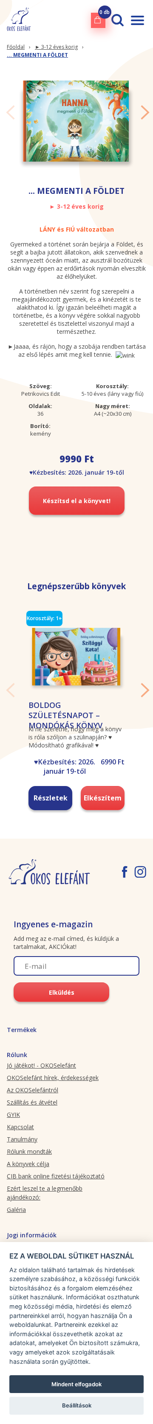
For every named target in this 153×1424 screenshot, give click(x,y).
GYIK (13, 1115)
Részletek (51, 798)
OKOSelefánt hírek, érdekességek (53, 1078)
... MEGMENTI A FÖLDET (37, 55)
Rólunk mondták (29, 1151)
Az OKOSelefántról (32, 1090)
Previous (10, 112)
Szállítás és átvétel (32, 1102)
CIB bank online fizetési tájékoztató (56, 1176)
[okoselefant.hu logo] (19, 20)
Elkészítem (103, 798)
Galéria (16, 1210)
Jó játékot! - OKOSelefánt (41, 1065)
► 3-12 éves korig (56, 46)
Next (145, 112)
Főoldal (16, 46)
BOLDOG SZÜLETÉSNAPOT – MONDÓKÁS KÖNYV (65, 715)
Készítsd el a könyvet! (76, 501)
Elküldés (61, 992)
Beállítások (76, 1405)
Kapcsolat (20, 1127)
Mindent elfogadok (76, 1384)
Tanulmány (22, 1139)
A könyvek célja (28, 1164)
